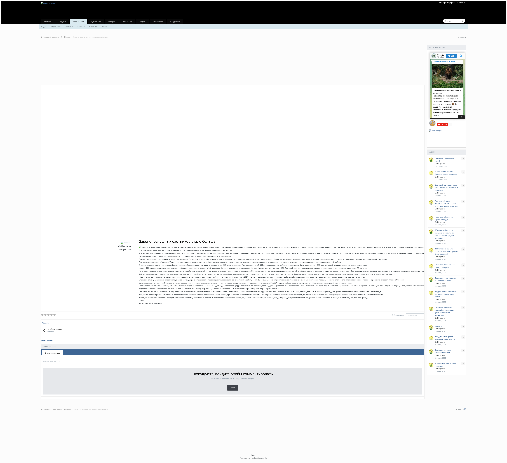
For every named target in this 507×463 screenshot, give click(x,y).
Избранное (158, 21)
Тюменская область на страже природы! (444, 218)
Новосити (93, 26)
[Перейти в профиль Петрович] (125, 243)
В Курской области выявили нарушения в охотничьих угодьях (446, 294)
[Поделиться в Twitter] (44, 340)
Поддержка (175, 21)
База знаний (78, 21)
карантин (438, 326)
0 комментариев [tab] (52, 352)
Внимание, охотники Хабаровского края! (443, 351)
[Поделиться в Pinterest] (52, 340)
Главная (47, 21)
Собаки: (68, 26)
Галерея (111, 21)
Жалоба (45, 323)
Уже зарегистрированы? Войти (451, 2)
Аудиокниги (96, 21)
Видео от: (55, 26)
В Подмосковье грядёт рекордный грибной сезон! (445, 338)
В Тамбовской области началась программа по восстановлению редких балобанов (444, 234)
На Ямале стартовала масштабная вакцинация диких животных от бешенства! (444, 311)
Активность (127, 21)
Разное (104, 26)
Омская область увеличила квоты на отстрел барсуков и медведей (446, 187)
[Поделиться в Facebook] (45, 340)
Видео (43, 26)
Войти (232, 387)
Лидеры (142, 21)
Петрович (126, 246)
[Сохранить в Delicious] (50, 340)
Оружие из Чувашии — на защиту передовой (445, 266)
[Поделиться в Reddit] (42, 340)
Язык (253, 454)
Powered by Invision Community (253, 458)
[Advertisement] (89, 64)
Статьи (81, 26)
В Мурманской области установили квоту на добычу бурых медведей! (446, 251)
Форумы (62, 21)
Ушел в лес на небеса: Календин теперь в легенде (446, 172)
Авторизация (399, 315)
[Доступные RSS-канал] (465, 409)
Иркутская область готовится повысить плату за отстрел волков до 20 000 (446, 203)
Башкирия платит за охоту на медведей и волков (445, 279)
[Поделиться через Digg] (48, 340)
